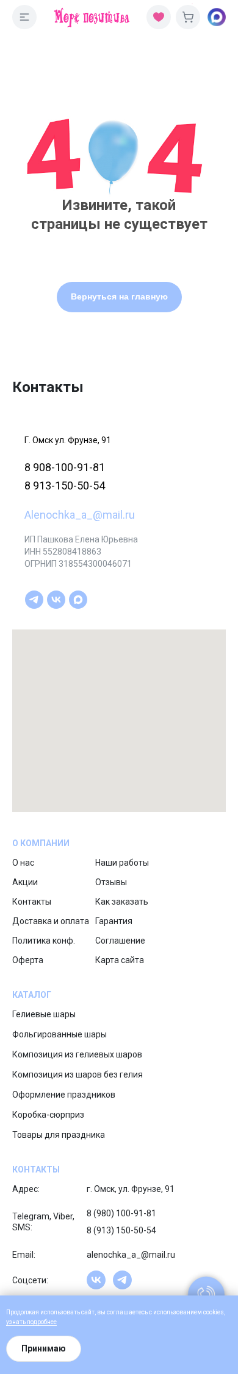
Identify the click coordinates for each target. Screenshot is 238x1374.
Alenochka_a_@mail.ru (79, 514)
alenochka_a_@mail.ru (131, 1255)
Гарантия (113, 921)
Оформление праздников (63, 1094)
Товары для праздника (58, 1135)
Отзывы (111, 882)
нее (52, 1322)
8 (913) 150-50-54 (121, 1230)
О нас (23, 863)
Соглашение (120, 940)
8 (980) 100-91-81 (121, 1213)
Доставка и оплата (50, 921)
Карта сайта (119, 960)
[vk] (56, 600)
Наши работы (122, 863)
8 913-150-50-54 (64, 485)
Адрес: (26, 1189)
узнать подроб (26, 1322)
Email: (23, 1255)
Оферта (27, 960)
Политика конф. (43, 940)
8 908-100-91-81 (64, 467)
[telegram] (34, 600)
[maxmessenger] (78, 600)
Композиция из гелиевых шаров (77, 1054)
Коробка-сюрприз (48, 1115)
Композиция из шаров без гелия (77, 1074)
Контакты (31, 901)
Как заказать (121, 901)
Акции (25, 882)
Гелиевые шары (44, 1014)
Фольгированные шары (59, 1034)
